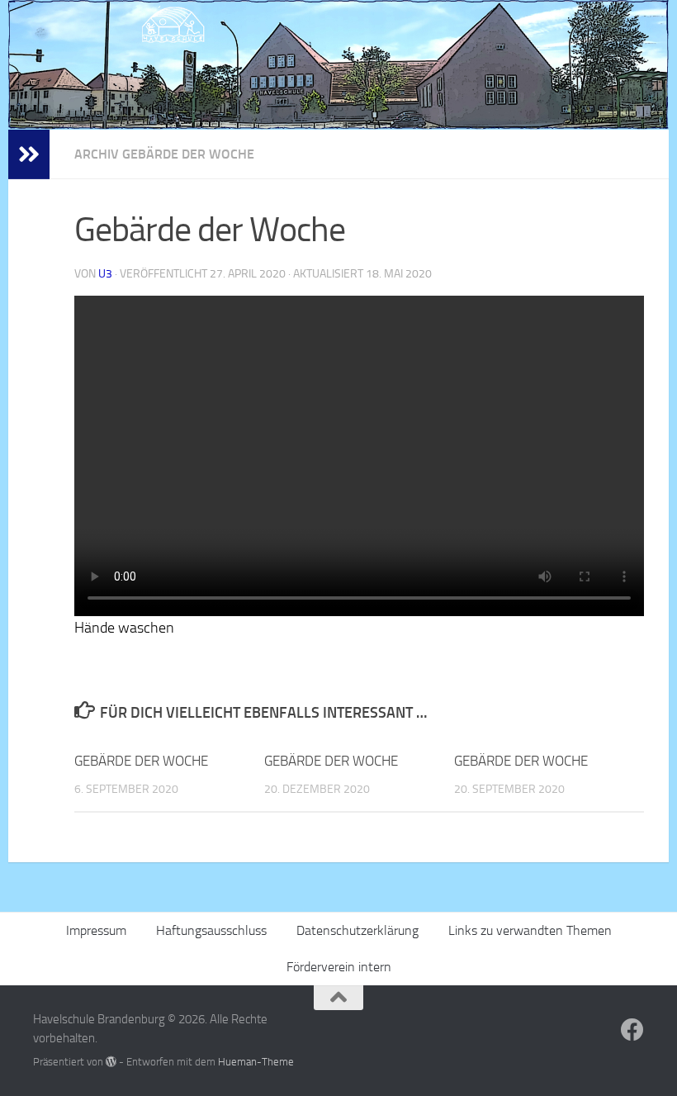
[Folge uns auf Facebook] (632, 1029)
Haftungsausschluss (211, 930)
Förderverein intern (338, 967)
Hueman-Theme (256, 1062)
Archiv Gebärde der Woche (164, 154)
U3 (105, 274)
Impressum (96, 930)
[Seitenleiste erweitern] (29, 154)
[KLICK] (338, 65)
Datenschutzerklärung (357, 930)
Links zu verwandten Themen (530, 930)
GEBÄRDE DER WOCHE (141, 760)
